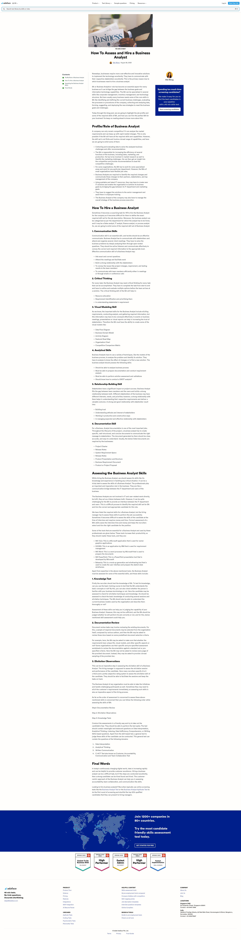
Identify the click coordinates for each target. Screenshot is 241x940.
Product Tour (67, 890)
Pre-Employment (120, 48)
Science (65, 893)
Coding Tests (67, 918)
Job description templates (130, 902)
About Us (183, 890)
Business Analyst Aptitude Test (136, 789)
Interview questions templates (131, 904)
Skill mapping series (128, 899)
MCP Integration (68, 904)
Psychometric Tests (69, 921)
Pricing (65, 896)
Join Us (182, 893)
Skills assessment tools (129, 890)
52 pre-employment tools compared (133, 893)
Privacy (118, 933)
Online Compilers (127, 907)
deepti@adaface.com (11, 901)
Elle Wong (116, 62)
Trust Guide (130, 933)
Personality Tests (68, 923)
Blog (181, 896)
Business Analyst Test (110, 789)
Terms (109, 933)
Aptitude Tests (67, 915)
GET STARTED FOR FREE (145, 845)
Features (65, 899)
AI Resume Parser (68, 907)
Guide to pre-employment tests (132, 915)
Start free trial (233, 3)
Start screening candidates (169, 109)
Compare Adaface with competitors (133, 896)
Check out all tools (128, 918)
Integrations (67, 902)
